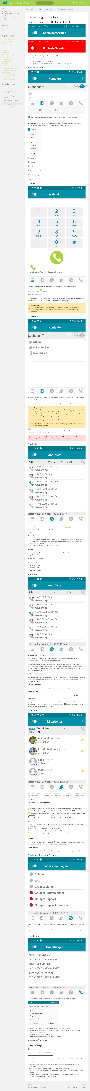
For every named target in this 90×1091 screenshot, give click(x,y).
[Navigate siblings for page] (54, 9)
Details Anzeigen (8, 59)
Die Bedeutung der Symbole (11, 68)
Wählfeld (6, 43)
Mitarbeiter (6, 66)
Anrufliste (6, 48)
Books (76, 3)
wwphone (68, 679)
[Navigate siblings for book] (36, 9)
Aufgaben (6, 63)
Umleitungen (7, 77)
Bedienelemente (8, 41)
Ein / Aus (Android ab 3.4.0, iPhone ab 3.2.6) (13, 39)
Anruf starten (7, 61)
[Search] (38, 3)
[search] (45, 3)
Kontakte (6, 46)
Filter (5, 50)
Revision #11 (7, 11)
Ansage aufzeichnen (9, 79)
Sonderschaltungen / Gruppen (11, 75)
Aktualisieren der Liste (10, 55)
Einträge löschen (8, 57)
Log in (84, 3)
